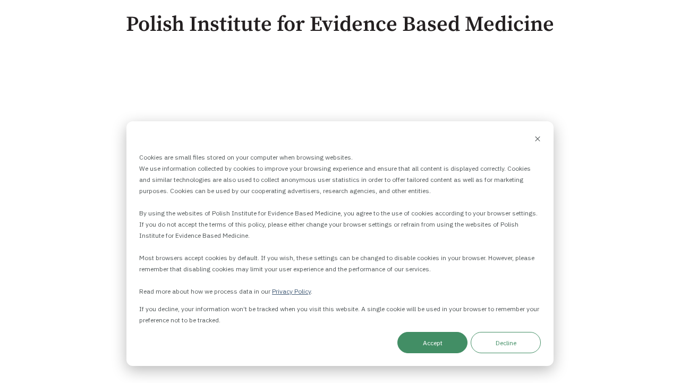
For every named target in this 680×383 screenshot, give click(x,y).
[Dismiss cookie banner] (537, 139)
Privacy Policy (291, 291)
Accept (433, 343)
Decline (506, 343)
